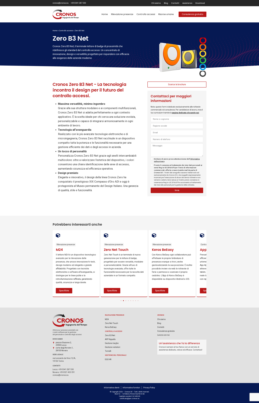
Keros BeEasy (163, 249)
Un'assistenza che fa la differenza (179, 343)
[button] (123, 300)
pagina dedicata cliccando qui (185, 113)
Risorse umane (166, 14)
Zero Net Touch (116, 249)
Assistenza (187, 3)
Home (104, 14)
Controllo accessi (146, 14)
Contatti (175, 3)
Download (200, 3)
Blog (166, 3)
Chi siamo (156, 3)
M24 (59, 249)
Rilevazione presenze (122, 14)
